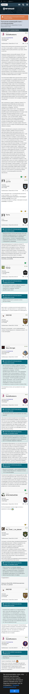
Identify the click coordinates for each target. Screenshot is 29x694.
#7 (25, 405)
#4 (25, 276)
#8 (25, 504)
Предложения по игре (6, 26)
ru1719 (8, 182)
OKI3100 (9, 315)
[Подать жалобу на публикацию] (23, 43)
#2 (25, 190)
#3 (25, 225)
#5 (25, 325)
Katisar (8, 268)
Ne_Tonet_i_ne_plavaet (14, 529)
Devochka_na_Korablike (8, 433)
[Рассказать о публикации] (27, 43)
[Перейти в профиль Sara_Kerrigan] (3, 347)
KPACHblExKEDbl (12, 495)
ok (14, 691)
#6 (25, 357)
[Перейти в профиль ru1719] (3, 181)
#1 (25, 43)
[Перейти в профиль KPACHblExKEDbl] (3, 494)
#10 (25, 599)
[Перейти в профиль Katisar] (3, 267)
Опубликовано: (9, 43)
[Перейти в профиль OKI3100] (3, 315)
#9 (25, 538)
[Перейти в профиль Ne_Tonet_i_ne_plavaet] (3, 528)
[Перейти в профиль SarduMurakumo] (3, 34)
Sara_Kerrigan (10, 348)
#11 (25, 647)
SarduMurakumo (7, 25)
